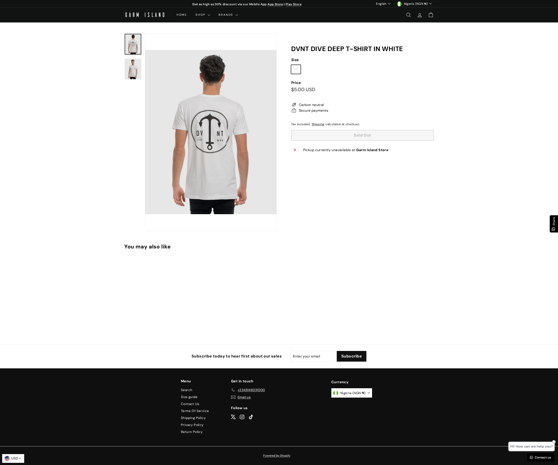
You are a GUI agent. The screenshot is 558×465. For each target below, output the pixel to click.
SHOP (201, 15)
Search (186, 390)
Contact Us (190, 404)
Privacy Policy (192, 425)
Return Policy (191, 432)
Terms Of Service (195, 411)
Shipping (318, 124)
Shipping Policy (193, 418)
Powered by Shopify (276, 455)
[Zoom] (210, 132)
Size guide (189, 397)
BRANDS (226, 15)
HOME (182, 15)
